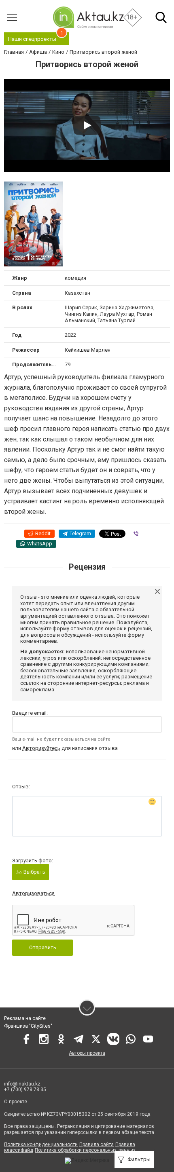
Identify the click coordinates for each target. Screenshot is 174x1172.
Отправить (42, 947)
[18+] (88, 17)
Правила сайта (96, 1144)
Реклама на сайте (25, 1018)
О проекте (15, 1101)
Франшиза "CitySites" (28, 1026)
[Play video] (87, 125)
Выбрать (33, 872)
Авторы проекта (87, 1053)
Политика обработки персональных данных (85, 1150)
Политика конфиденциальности (41, 1144)
